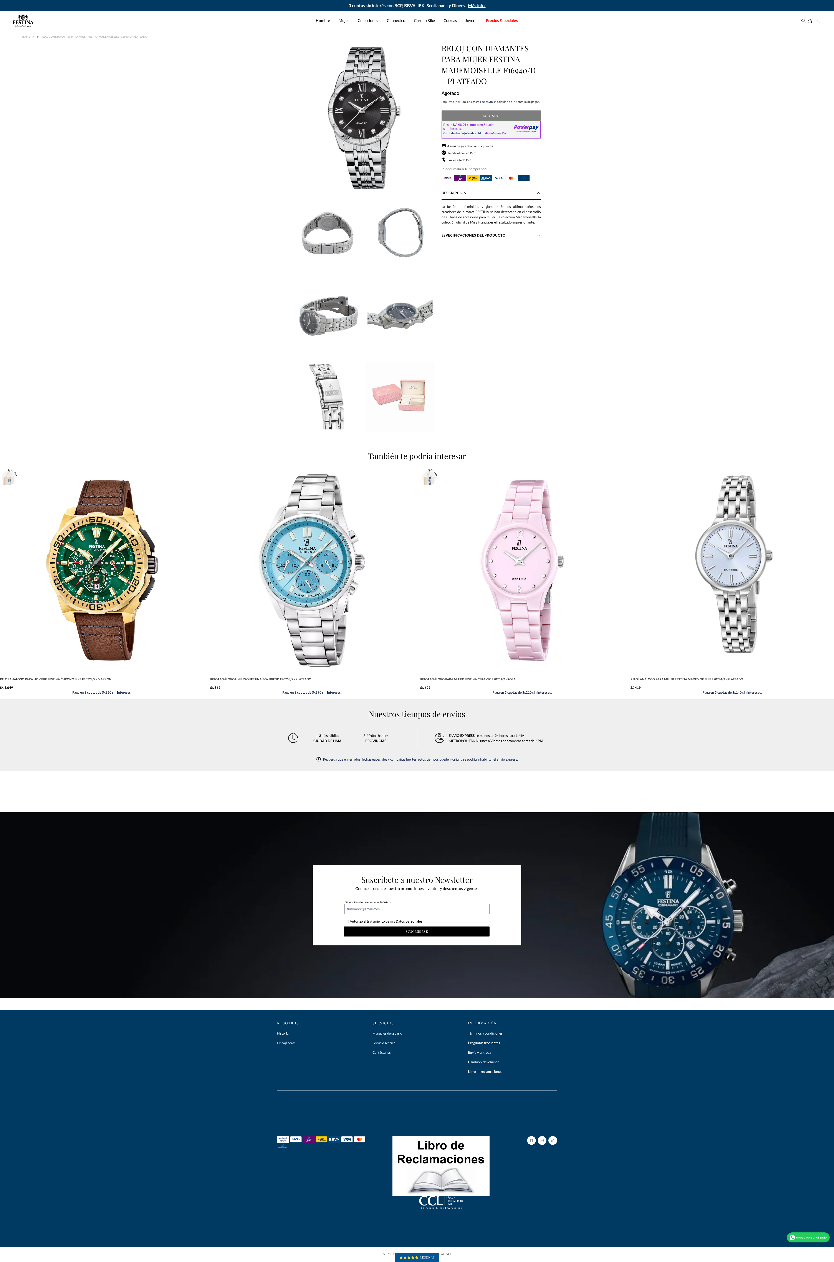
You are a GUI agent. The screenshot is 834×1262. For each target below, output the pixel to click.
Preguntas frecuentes (484, 1043)
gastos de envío (482, 101)
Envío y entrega (479, 1052)
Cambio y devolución (483, 1062)
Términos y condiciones (485, 1033)
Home (26, 36)
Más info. (477, 5)
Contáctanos (381, 1052)
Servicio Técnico (383, 1043)
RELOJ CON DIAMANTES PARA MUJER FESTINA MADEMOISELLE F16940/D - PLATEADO (94, 36)
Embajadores (286, 1043)
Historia (283, 1033)
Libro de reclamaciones (485, 1071)
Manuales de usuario (387, 1033)
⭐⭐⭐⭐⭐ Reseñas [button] (417, 1257)
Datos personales (408, 921)
